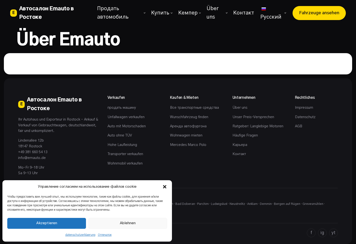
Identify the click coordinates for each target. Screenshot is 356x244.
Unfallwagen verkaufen (126, 117)
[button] (164, 186)
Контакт (243, 12)
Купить (160, 12)
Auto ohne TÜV (120, 135)
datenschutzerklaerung (80, 234)
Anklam (252, 204)
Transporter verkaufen (125, 154)
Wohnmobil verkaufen (125, 163)
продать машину (122, 107)
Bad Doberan (185, 204)
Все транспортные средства (194, 107)
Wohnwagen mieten (186, 135)
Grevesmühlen (312, 204)
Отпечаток (105, 234)
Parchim (203, 204)
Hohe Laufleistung (122, 145)
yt (333, 233)
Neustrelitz (237, 204)
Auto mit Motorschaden (127, 126)
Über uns (213, 13)
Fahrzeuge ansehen (319, 13)
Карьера (239, 145)
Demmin (266, 204)
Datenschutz (305, 117)
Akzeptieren (46, 223)
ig (322, 233)
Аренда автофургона (188, 126)
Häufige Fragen (245, 135)
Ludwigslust (219, 204)
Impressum (304, 107)
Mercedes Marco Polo (188, 145)
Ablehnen (128, 223)
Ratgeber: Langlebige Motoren (257, 126)
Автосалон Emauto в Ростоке (43, 13)
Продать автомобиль (113, 13)
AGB (298, 126)
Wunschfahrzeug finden (189, 117)
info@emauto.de (32, 158)
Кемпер (188, 12)
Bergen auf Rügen (287, 204)
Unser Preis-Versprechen (253, 117)
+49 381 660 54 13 (32, 152)
